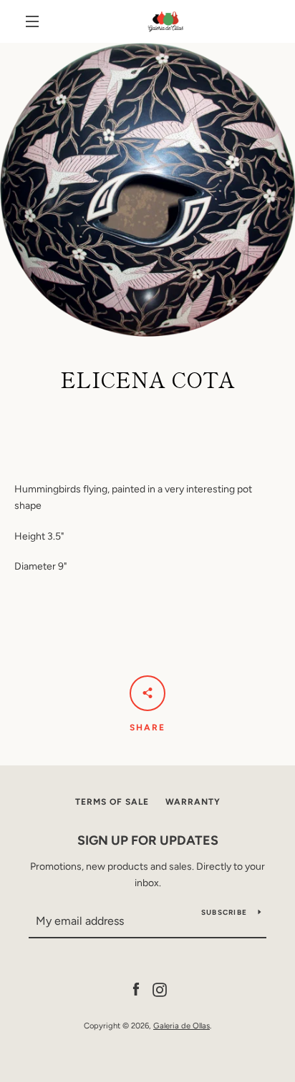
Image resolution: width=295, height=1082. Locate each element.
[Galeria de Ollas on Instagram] (160, 989)
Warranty (193, 802)
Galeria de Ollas (181, 1026)
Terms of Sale (112, 802)
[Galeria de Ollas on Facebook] (136, 989)
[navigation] (32, 21)
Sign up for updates (147, 840)
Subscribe (224, 912)
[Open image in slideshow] (147, 190)
